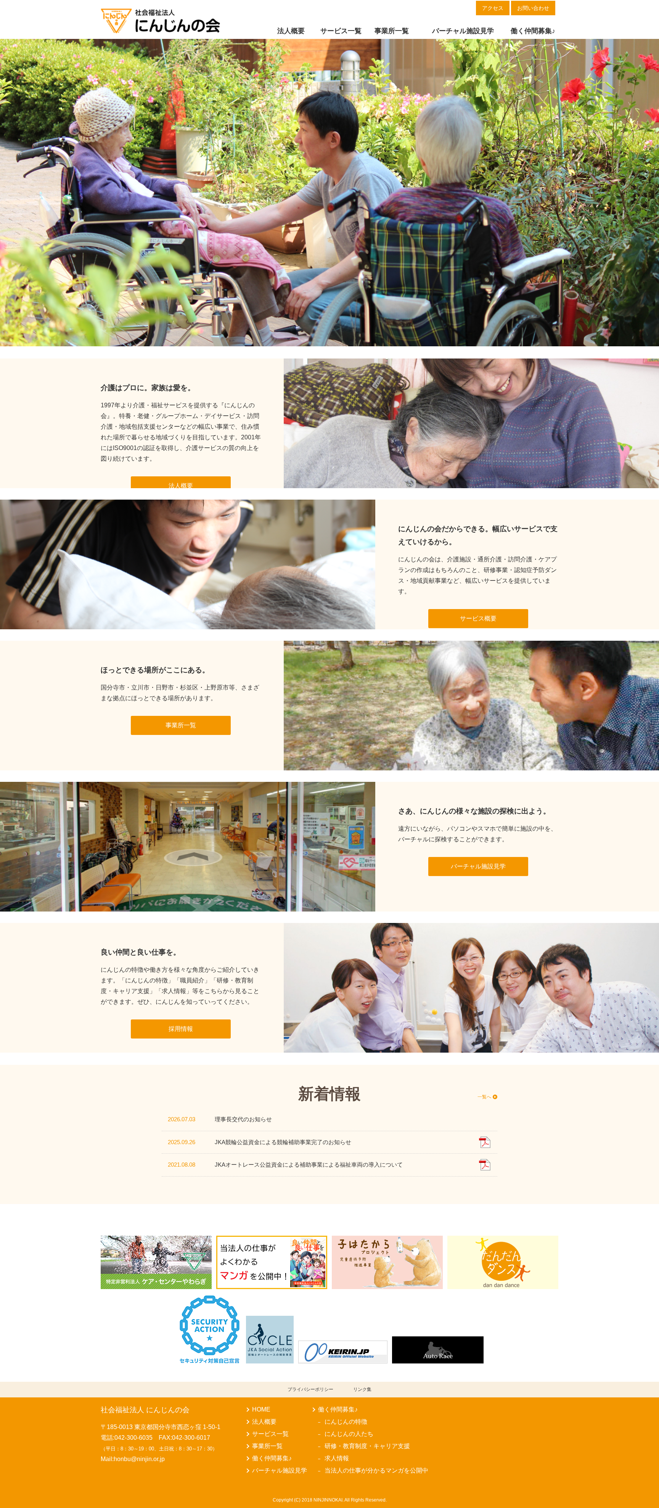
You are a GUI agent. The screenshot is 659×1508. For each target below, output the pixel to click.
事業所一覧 (267, 1446)
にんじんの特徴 (346, 1421)
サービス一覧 (270, 1434)
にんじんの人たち (349, 1434)
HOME (261, 1409)
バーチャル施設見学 (279, 1470)
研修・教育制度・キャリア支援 (367, 1446)
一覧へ (484, 1096)
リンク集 (362, 1389)
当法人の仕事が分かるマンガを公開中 (376, 1470)
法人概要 (264, 1421)
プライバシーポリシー (310, 1389)
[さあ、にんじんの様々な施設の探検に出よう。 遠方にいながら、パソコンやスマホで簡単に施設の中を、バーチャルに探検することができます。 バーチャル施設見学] (466, 787)
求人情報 (337, 1458)
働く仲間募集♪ (272, 1458)
